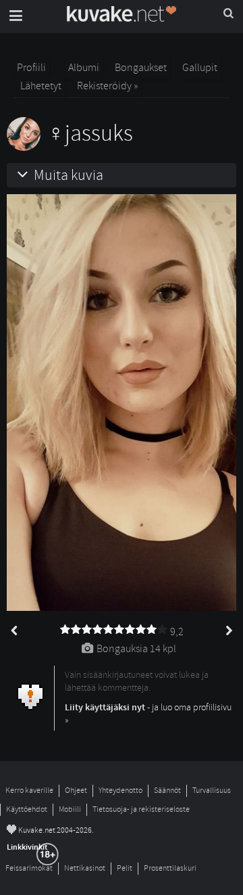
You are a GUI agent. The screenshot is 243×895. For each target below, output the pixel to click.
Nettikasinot (84, 868)
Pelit (124, 868)
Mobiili (70, 809)
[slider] (114, 629)
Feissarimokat (29, 868)
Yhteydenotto (120, 790)
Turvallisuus (211, 790)
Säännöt (167, 790)
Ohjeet (76, 790)
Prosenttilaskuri (170, 868)
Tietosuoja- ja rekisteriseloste (141, 809)
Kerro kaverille (29, 790)
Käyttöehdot (26, 809)
